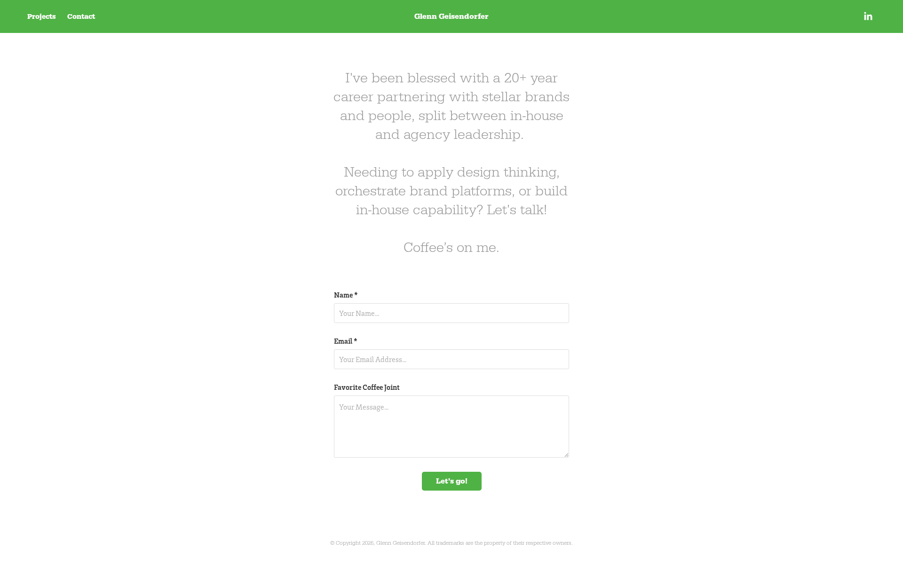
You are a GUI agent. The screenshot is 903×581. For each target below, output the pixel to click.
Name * (346, 295)
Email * (345, 341)
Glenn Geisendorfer (451, 16)
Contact (81, 16)
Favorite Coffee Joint (367, 387)
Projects (41, 16)
